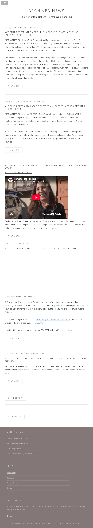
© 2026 (14, 523)
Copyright (10, 488)
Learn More (14, 338)
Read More (13, 86)
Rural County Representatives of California (53, 319)
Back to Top (15, 417)
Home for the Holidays (18, 173)
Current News (16, 398)
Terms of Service (12, 483)
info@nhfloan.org (17, 449)
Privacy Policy (11, 473)
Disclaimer (10, 478)
